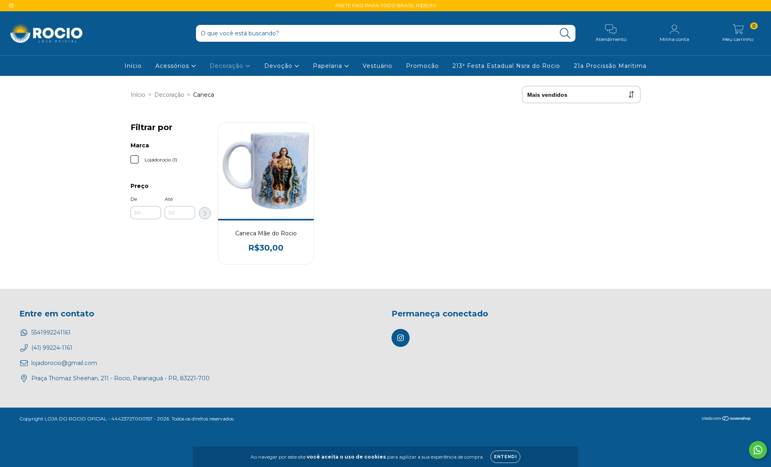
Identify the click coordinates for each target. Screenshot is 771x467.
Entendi (505, 456)
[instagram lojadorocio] (11, 5)
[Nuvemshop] (727, 419)
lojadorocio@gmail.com (64, 363)
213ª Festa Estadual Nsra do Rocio (506, 65)
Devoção (279, 65)
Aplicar (205, 213)
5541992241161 (51, 332)
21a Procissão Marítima (610, 65)
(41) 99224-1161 (51, 347)
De (134, 199)
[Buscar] (565, 33)
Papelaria (328, 65)
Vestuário (377, 65)
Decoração (227, 65)
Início (133, 65)
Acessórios (173, 65)
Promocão (422, 65)
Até (169, 199)
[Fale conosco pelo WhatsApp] (758, 450)
